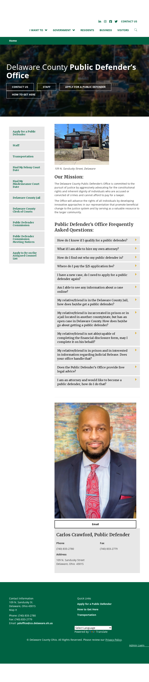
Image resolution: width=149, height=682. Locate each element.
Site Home (22, 9)
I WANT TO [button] (36, 30)
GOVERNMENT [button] (62, 30)
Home (13, 40)
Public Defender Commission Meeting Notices (24, 239)
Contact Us (129, 21)
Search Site (136, 31)
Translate (102, 631)
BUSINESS (106, 30)
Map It (13, 610)
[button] (97, 240)
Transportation (23, 156)
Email (95, 524)
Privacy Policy (113, 639)
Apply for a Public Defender (85, 87)
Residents (87, 30)
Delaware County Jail (26, 197)
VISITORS (123, 30)
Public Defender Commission (23, 224)
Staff (47, 87)
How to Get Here (23, 94)
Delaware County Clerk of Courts (24, 210)
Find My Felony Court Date (26, 169)
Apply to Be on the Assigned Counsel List (25, 255)
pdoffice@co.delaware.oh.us (35, 623)
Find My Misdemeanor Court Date (26, 184)
